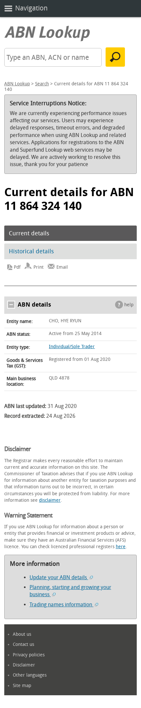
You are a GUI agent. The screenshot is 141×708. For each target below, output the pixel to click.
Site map (22, 685)
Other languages (30, 675)
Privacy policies (29, 655)
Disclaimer (24, 665)
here (121, 546)
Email (62, 267)
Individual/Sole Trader (72, 346)
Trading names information (61, 604)
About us (22, 634)
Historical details (31, 251)
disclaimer (50, 500)
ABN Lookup (17, 84)
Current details (29, 233)
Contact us (23, 644)
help (128, 305)
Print (38, 267)
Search (42, 84)
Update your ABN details (59, 577)
